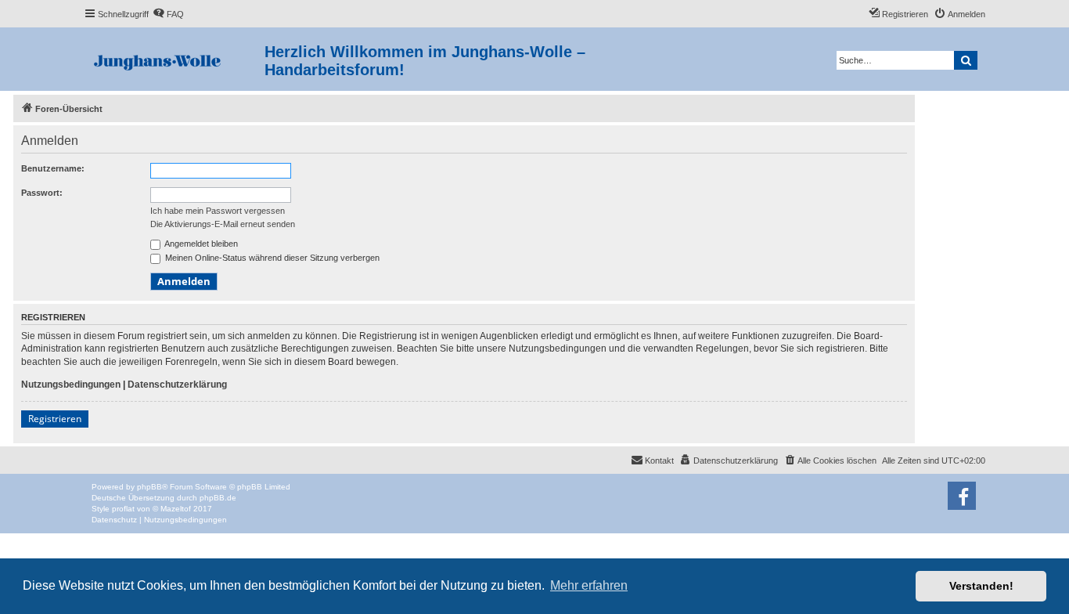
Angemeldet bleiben (200, 243)
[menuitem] (168, 14)
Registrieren (54, 418)
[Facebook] (962, 496)
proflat (123, 508)
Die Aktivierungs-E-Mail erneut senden (222, 224)
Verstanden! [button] (981, 586)
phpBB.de (218, 497)
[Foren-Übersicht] (174, 59)
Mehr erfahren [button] (589, 585)
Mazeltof (175, 508)
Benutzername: (53, 168)
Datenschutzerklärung (177, 384)
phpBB (149, 486)
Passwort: (42, 192)
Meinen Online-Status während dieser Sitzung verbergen (271, 257)
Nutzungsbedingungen (71, 384)
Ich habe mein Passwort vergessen (217, 210)
